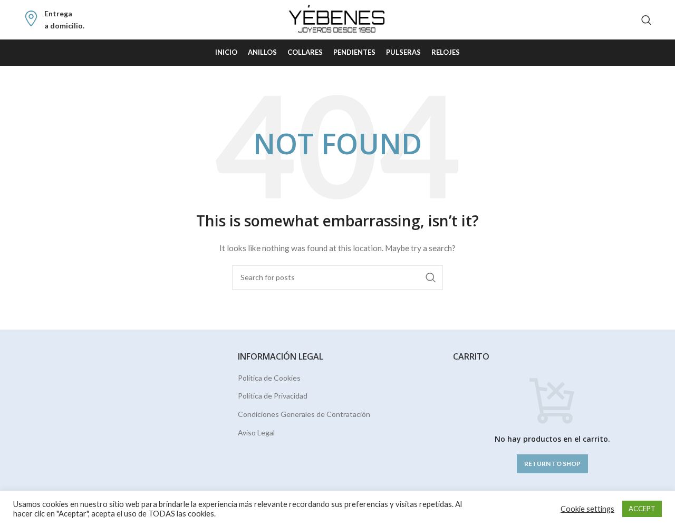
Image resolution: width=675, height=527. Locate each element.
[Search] (646, 20)
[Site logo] (337, 18)
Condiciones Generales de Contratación (304, 414)
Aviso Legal (256, 432)
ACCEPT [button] (642, 508)
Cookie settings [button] (587, 508)
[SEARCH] (431, 277)
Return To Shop (552, 464)
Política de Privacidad (272, 395)
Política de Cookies (269, 377)
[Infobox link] (53, 20)
